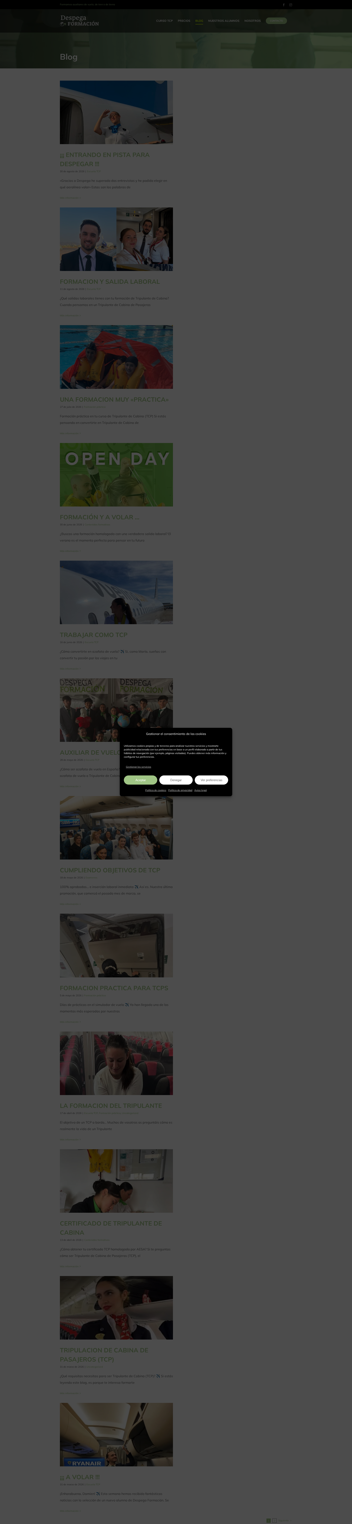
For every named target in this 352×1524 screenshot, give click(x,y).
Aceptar (140, 780)
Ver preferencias (211, 780)
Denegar (176, 780)
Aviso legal (200, 790)
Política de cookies (155, 790)
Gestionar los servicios (138, 766)
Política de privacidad (180, 790)
